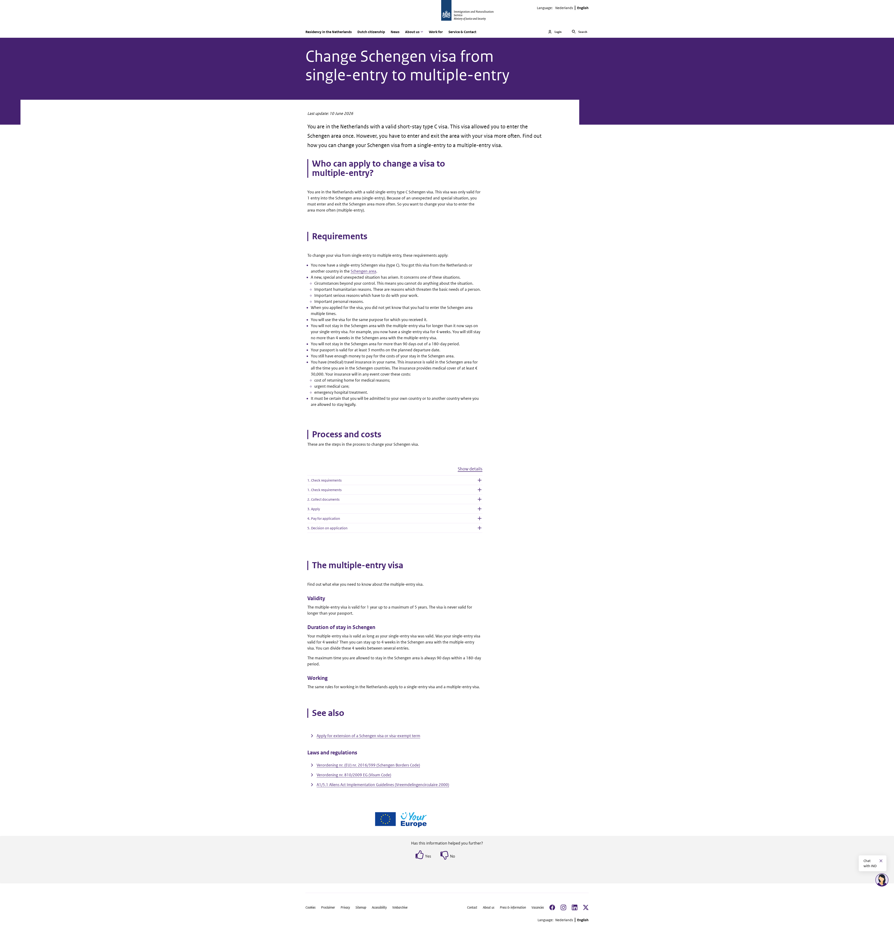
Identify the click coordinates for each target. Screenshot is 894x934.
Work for (436, 32)
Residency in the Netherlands (328, 32)
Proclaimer (328, 907)
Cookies (310, 907)
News (395, 32)
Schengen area (363, 271)
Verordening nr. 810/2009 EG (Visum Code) (354, 774)
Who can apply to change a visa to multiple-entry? (378, 168)
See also (328, 713)
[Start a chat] (881, 879)
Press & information (513, 907)
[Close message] (881, 861)
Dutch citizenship (371, 32)
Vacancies (538, 907)
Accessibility (379, 907)
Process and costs (346, 434)
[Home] (447, 13)
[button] (394, 470)
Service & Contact (462, 32)
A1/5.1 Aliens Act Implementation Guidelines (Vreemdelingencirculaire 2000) (383, 784)
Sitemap (361, 907)
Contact (472, 907)
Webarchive (399, 907)
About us (488, 907)
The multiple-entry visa (357, 565)
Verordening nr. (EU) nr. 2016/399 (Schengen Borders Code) (368, 765)
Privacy (345, 907)
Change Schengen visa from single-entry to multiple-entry (407, 65)
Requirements (339, 236)
